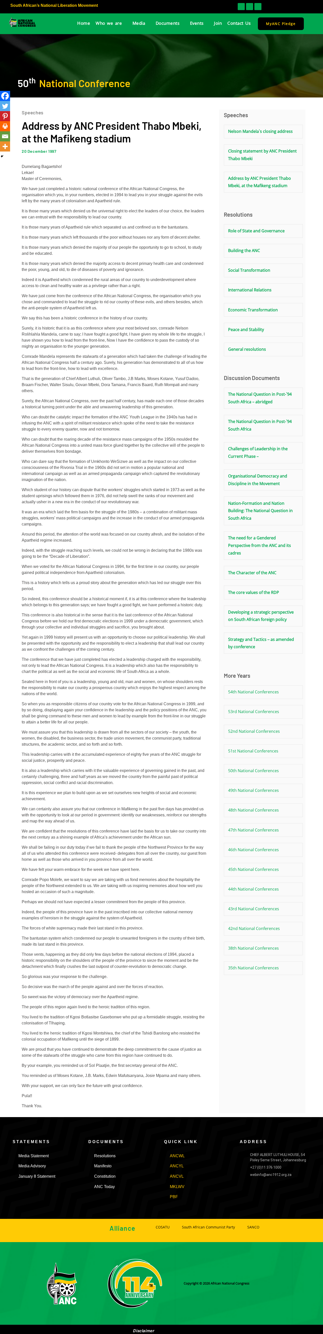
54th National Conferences (253, 692)
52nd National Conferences (254, 731)
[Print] (5, 126)
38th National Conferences (253, 948)
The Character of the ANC (252, 572)
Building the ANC (244, 250)
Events (197, 23)
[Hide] (2, 156)
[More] (5, 146)
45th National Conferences (253, 869)
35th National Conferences (253, 968)
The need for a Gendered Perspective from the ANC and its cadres (259, 545)
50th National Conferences (253, 770)
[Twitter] (5, 106)
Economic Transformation (253, 310)
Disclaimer (143, 1330)
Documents (168, 23)
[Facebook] (5, 96)
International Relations (250, 290)
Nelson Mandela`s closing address (260, 131)
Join (218, 23)
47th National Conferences (253, 830)
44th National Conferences (253, 889)
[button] (290, 7)
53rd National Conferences (253, 711)
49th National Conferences (253, 790)
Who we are (109, 23)
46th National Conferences (253, 849)
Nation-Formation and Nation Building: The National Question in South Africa (260, 510)
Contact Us (239, 23)
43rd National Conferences (253, 909)
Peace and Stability (246, 329)
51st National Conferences (253, 751)
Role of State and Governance (256, 231)
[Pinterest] (5, 116)
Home (83, 23)
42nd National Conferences (254, 928)
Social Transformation (249, 270)
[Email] (5, 136)
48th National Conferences (253, 810)
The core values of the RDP (253, 592)
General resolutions (247, 349)
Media (138, 23)
